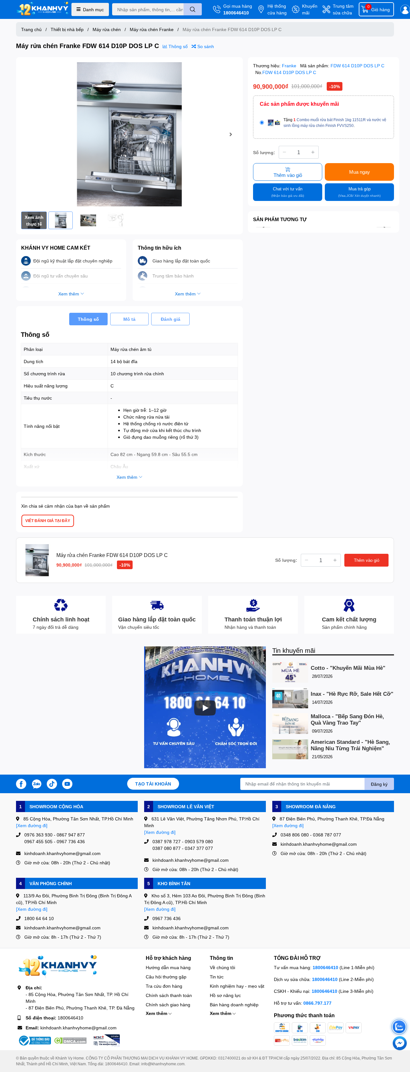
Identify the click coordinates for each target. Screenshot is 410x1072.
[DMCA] (70, 1040)
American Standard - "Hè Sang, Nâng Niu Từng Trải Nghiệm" (350, 745)
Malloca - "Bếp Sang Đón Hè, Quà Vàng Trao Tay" (347, 719)
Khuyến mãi (309, 9)
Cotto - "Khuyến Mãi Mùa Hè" (348, 668)
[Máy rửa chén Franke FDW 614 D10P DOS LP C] (129, 134)
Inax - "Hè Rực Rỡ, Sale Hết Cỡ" (352, 694)
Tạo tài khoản (153, 783)
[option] (129, 134)
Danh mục (93, 9)
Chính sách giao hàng (168, 1004)
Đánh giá (170, 319)
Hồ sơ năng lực (225, 995)
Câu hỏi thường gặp (166, 976)
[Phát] (205, 708)
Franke (290, 65)
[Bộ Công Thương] (34, 1040)
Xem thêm (157, 1013)
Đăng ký (379, 784)
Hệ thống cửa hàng (277, 9)
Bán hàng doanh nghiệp (234, 1004)
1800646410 (236, 12)
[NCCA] (106, 1040)
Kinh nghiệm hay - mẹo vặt (237, 986)
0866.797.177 (317, 1003)
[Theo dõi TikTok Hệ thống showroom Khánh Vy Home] (52, 783)
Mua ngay (359, 172)
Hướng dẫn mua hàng (168, 967)
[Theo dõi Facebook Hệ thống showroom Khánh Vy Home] (21, 783)
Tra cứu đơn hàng (164, 986)
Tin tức (217, 976)
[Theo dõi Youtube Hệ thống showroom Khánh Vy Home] (67, 783)
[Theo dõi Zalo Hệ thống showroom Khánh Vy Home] (36, 783)
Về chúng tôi (222, 967)
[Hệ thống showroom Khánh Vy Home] (42, 9)
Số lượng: (264, 152)
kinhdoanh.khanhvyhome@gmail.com (78, 1027)
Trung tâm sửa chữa (343, 9)
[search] (193, 9)
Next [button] (231, 134)
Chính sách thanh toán (169, 995)
